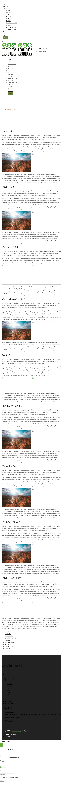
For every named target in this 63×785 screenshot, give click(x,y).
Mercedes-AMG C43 (10, 638)
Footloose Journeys (16, 731)
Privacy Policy (8, 701)
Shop (8, 690)
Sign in (2, 780)
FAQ (8, 694)
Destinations (10, 686)
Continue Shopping (14, 757)
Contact (9, 692)
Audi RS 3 (7, 640)
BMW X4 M (8, 644)
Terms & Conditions (10, 703)
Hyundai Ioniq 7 (9, 646)
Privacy (8, 736)
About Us (9, 684)
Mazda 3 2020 (9, 636)
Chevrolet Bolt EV (9, 642)
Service (6, 107)
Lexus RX (7, 632)
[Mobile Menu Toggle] (0, 1)
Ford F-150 (7, 634)
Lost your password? (15, 777)
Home (6, 105)
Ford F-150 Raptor (9, 648)
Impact (8, 688)
